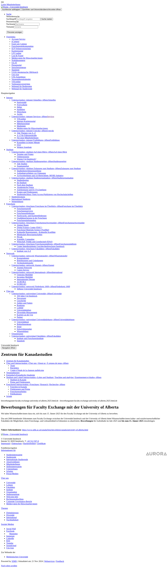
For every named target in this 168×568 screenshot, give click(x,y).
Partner (20, 317)
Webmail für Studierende (22, 89)
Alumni (51, 265)
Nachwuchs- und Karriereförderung (31, 216)
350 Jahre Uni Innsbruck (27, 296)
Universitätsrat (23, 322)
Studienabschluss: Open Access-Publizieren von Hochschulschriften (45, 194)
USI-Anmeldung (18, 77)
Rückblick (14, 368)
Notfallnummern (18, 60)
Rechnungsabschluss (14, 499)
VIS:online (16, 82)
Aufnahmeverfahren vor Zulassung (31, 173)
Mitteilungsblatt (23, 123)
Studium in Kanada (18, 380)
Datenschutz (17, 443)
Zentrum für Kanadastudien (17, 361)
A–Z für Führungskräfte (27, 135)
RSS (8, 541)
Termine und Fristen (25, 154)
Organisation (11, 492)
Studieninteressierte (14, 455)
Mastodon (13, 534)
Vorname (10, 27)
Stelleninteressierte (14, 466)
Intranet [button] (9, 98)
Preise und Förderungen (20, 382)
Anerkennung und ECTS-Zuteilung (31, 190)
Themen (4, 508)
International (57, 272)
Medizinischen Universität (17, 557)
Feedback (60, 561)
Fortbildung (55, 140)
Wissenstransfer (60, 256)
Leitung (9, 485)
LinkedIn (10, 538)
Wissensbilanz (22, 331)
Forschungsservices (25, 211)
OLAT (14, 63)
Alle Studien (22, 164)
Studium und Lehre (14, 377)
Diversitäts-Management (27, 312)
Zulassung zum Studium (71, 168)
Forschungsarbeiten (18, 391)
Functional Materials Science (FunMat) (33, 230)
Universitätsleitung (66, 319)
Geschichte (21, 301)
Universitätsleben (24, 310)
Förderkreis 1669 (63, 286)
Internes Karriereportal (26, 121)
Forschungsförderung (26, 213)
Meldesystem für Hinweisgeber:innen (27, 58)
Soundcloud (11, 545)
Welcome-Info (12, 497)
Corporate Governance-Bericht (19, 501)
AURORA (21, 282)
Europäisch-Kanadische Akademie (20, 375)
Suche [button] (8, 14)
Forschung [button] (10, 204)
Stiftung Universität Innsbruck (29, 289)
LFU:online (16, 53)
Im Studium (22, 183)
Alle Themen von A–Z (26, 133)
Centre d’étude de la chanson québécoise (27, 370)
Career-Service (23, 270)
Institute (9, 490)
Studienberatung (18, 197)
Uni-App (15, 74)
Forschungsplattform (67, 244)
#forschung (21, 112)
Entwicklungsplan (24, 329)
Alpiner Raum (23, 225)
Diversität (10, 515)
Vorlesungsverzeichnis (21, 84)
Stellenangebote (12, 494)
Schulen (9, 471)
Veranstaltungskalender (21, 79)
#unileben (21, 109)
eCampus (15, 41)
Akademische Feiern (25, 187)
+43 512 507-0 (33, 441)
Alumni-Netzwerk (24, 267)
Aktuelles (52, 100)
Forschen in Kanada (18, 387)
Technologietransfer (25, 263)
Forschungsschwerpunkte (74, 223)
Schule (9, 396)
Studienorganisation (65, 178)
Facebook (10, 531)
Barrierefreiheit (29, 443)
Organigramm (17, 334)
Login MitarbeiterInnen (10, 4)
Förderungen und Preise (20, 389)
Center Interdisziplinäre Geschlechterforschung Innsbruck (40, 246)
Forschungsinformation (26, 220)
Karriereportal (17, 51)
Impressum (5, 443)
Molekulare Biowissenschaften (29, 234)
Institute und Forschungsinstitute (30, 338)
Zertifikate (41, 443)
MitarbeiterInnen (13, 464)
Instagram (10, 536)
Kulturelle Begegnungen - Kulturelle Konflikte (36, 232)
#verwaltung (22, 105)
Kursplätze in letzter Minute (28, 142)
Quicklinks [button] (10, 37)
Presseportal (17, 65)
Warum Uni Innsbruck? (26, 159)
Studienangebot (59, 161)
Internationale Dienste (26, 279)
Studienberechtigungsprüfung (29, 171)
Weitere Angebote (24, 147)
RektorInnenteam (24, 324)
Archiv (20, 114)
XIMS (14, 561)
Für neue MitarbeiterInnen (27, 138)
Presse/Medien (12, 474)
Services (50, 116)
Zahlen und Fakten (24, 303)
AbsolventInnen (13, 462)
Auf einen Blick (60, 152)
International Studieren (21, 199)
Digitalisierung (12, 513)
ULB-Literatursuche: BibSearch (25, 72)
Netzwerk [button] (10, 253)
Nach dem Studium (25, 185)
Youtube (9, 543)
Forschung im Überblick (72, 206)
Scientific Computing (25, 239)
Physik (19, 237)
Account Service (18, 39)
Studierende (11, 457)
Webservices (49, 561)
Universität (57, 293)
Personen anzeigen (14, 32)
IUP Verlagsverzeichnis (21, 48)
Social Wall (11, 529)
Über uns (10, 363)
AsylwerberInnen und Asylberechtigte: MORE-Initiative (40, 175)
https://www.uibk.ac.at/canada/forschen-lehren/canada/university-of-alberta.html (55, 430)
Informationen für (8, 450)
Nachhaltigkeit (12, 520)
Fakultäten (55, 249)
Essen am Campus (19, 44)
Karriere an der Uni (25, 315)
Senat (19, 327)
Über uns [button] (10, 291)
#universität (21, 102)
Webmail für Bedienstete (22, 86)
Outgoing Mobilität (25, 275)
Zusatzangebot (23, 166)
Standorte (15, 70)
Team (12, 365)
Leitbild (20, 308)
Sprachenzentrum (19, 67)
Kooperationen (23, 258)
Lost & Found (17, 56)
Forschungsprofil (24, 208)
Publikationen (16, 394)
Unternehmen (12, 469)
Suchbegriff (11, 19)
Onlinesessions (23, 157)
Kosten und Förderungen (27, 192)
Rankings (21, 305)
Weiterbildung (17, 201)
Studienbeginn (23, 180)
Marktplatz (21, 126)
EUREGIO (21, 284)
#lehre (19, 107)
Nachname (10, 24)
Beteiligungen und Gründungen (30, 260)
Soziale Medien (7, 524)
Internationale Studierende (17, 459)
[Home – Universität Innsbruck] (14, 7)
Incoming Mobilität (25, 277)
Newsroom (21, 298)
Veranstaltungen (13, 373)
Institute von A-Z (24, 251)
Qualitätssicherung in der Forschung (32, 218)
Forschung (10, 384)
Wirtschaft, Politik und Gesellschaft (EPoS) (34, 242)
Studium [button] (9, 149)
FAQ (19, 145)
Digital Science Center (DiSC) (29, 227)
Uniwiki (50, 131)
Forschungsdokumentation (22, 46)
